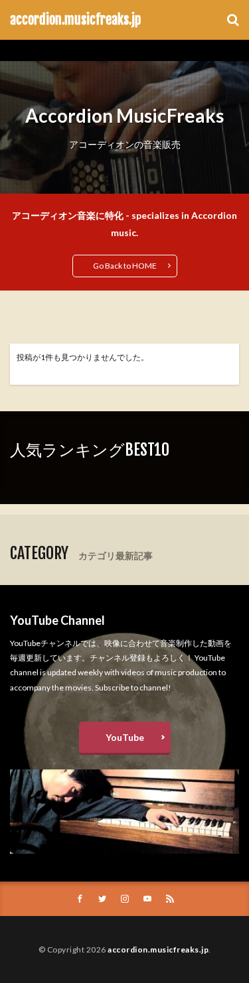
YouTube (125, 737)
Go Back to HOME (125, 266)
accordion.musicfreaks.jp (75, 20)
